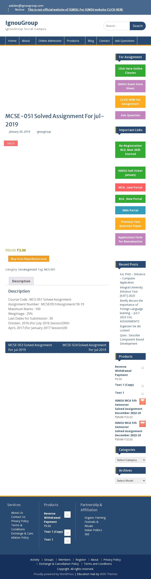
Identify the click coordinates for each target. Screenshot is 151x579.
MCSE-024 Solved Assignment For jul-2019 (84, 347)
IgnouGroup (21, 22)
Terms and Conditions (98, 564)
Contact (104, 41)
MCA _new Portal (130, 187)
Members (64, 559)
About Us (17, 513)
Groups (48, 559)
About (26, 41)
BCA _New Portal (130, 199)
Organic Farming (95, 517)
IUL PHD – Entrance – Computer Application (132, 278)
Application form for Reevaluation (130, 239)
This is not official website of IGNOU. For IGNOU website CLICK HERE (75, 9)
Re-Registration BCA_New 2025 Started (130, 150)
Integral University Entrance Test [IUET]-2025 (131, 291)
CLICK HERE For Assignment (130, 102)
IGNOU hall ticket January (130, 173)
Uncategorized (27, 269)
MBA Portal (130, 210)
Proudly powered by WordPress (54, 574)
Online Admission (50, 41)
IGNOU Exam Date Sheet (130, 86)
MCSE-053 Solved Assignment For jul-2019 (30, 347)
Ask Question (130, 115)
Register (81, 559)
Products (73, 41)
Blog (91, 41)
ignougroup (44, 131)
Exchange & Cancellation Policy (59, 564)
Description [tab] (21, 281)
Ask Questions (124, 41)
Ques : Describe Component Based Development (132, 339)
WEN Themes (108, 574)
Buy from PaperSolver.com (28, 258)
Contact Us (18, 517)
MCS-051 (49, 269)
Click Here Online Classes (130, 71)
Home (12, 41)
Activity (34, 559)
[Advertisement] (57, 82)
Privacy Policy (20, 521)
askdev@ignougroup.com (26, 5)
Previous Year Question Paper (130, 224)
